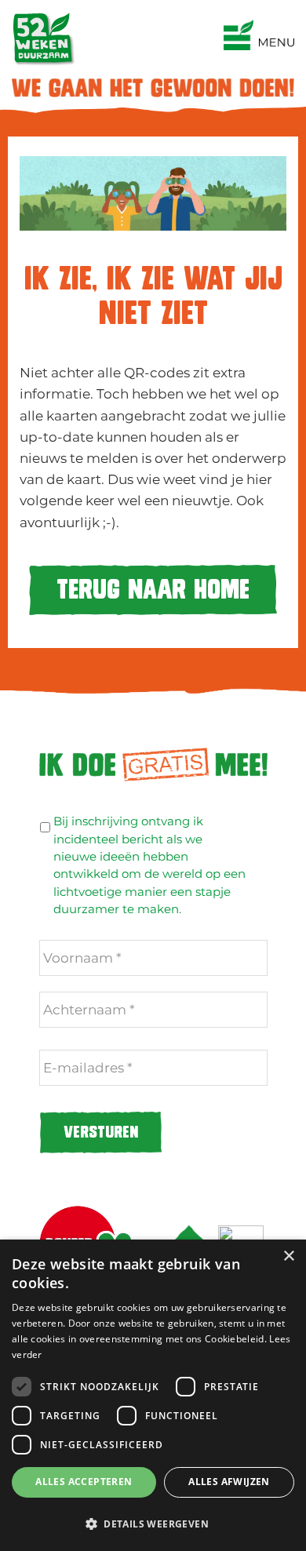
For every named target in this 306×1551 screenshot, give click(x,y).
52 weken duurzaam (153, 15)
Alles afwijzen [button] (229, 1481)
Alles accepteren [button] (83, 1481)
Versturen (101, 1132)
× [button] (288, 1256)
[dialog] (153, 1395)
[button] (153, 1523)
